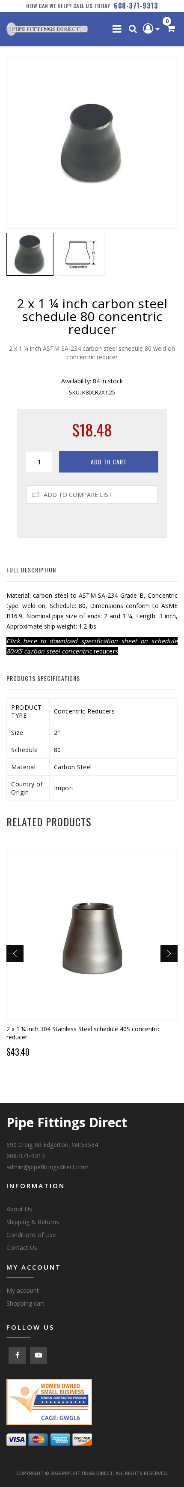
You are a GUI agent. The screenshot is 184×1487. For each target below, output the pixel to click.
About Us (19, 1209)
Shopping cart (25, 1303)
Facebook (17, 1355)
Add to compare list (78, 495)
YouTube (38, 1355)
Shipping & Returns (32, 1222)
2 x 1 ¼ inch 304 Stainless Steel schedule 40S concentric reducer (83, 1033)
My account (22, 1290)
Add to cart (109, 461)
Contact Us (21, 1247)
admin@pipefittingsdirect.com (47, 1167)
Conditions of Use (31, 1235)
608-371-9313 (136, 5)
